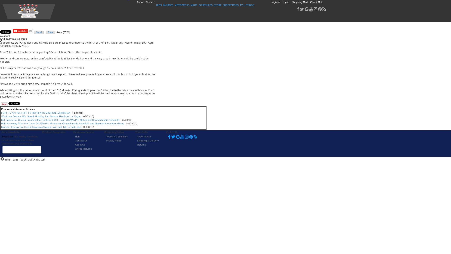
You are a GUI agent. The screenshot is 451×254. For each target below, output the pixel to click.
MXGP (194, 5)
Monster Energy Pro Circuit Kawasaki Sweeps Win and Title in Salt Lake (41, 127)
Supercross (231, 5)
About (140, 2)
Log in (285, 2)
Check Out (316, 2)
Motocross (182, 5)
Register (275, 2)
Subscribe (7, 136)
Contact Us (81, 140)
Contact (150, 2)
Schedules (206, 5)
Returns (141, 144)
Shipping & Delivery (148, 140)
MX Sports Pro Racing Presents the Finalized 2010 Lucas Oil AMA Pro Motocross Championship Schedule (60, 120)
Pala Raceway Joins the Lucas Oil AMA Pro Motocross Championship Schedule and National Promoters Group (62, 123)
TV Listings (247, 5)
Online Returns (83, 148)
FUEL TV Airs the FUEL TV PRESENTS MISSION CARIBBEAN (35, 112)
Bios (159, 5)
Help (77, 136)
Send (39, 32)
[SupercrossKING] (28, 11)
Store (218, 5)
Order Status (144, 136)
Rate (50, 32)
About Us (80, 144)
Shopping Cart (300, 2)
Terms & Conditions (117, 136)
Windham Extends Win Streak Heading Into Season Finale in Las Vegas (41, 116)
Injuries (168, 5)
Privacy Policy (113, 140)
